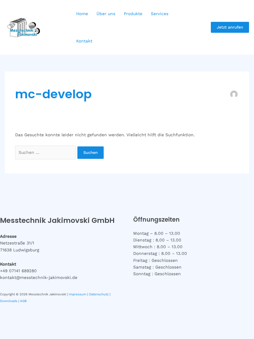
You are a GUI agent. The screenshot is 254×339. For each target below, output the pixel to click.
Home (82, 13)
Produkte (133, 13)
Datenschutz (99, 294)
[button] (230, 27)
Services (159, 13)
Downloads (8, 301)
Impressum (77, 294)
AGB (23, 301)
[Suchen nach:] (46, 152)
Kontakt (84, 40)
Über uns (105, 13)
